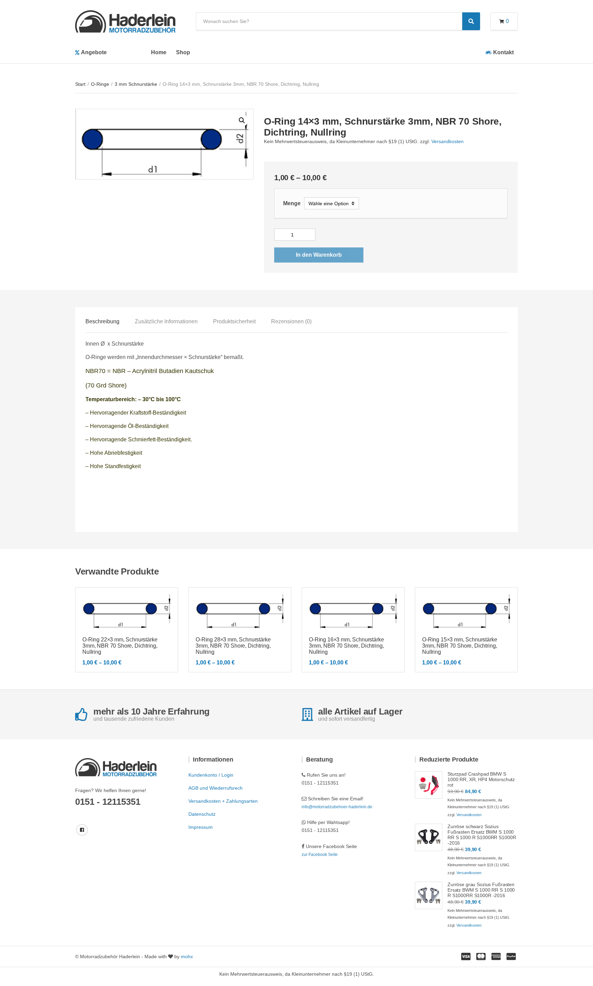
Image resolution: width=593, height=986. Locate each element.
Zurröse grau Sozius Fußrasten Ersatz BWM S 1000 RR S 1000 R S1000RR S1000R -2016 (481, 890)
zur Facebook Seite (320, 854)
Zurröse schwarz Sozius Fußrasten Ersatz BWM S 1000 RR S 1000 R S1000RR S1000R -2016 (481, 835)
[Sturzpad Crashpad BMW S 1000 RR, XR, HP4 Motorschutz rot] (428, 785)
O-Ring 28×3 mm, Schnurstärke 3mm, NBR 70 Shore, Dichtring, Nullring (233, 646)
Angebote (94, 52)
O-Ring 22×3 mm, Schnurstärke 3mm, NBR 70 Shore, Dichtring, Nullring (120, 646)
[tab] (102, 321)
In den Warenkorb (319, 255)
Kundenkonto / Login (210, 775)
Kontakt (503, 52)
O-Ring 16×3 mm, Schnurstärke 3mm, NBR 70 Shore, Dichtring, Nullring (346, 646)
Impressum (200, 827)
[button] (242, 120)
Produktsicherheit (234, 321)
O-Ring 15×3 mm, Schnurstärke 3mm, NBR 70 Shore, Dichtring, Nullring (459, 646)
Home (158, 52)
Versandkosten (447, 141)
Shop (183, 52)
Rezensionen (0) (291, 321)
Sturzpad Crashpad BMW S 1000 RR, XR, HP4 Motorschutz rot (481, 779)
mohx (187, 956)
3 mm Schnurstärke (136, 84)
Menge (292, 203)
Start (80, 84)
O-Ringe (100, 84)
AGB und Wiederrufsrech (215, 788)
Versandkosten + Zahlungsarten (223, 801)
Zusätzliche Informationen (166, 321)
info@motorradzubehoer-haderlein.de (337, 806)
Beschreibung (102, 321)
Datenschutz (202, 814)
